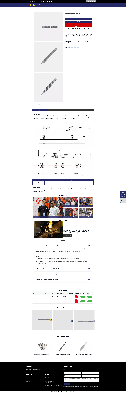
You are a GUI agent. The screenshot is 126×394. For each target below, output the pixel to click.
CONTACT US (28, 382)
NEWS (27, 380)
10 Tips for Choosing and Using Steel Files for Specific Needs (83, 355)
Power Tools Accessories (31, 372)
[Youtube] (91, 1)
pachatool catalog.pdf (37, 301)
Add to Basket (78, 21)
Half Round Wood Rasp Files (84, 331)
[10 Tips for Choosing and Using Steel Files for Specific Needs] (83, 346)
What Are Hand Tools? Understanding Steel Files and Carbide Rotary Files (42, 355)
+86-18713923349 (52, 380)
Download (90, 296)
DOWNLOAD (28, 381)
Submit (67, 383)
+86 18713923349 (37, 1)
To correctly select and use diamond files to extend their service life (62, 355)
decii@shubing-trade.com (51, 382)
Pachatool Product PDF (79, 26)
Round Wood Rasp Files (63, 331)
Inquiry (79, 19)
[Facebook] (87, 1)
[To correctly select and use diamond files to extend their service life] (63, 346)
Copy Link (83, 296)
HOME (27, 377)
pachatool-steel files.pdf (37, 296)
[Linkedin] (89, 1)
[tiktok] (95, 1)
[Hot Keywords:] (95, 5)
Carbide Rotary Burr (40, 372)
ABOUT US (27, 378)
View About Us (68, 235)
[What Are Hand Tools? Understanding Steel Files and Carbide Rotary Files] (42, 346)
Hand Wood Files (41, 331)
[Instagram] (93, 1)
